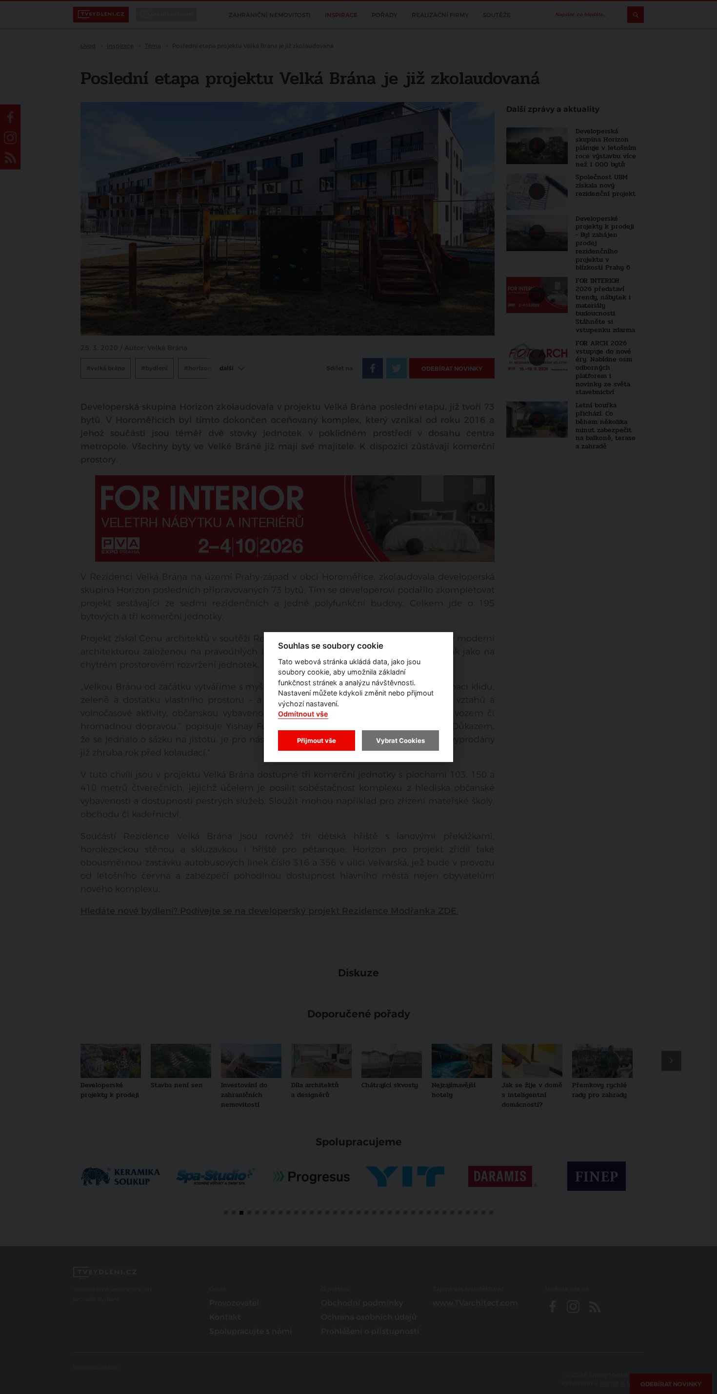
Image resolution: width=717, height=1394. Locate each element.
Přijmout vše (316, 740)
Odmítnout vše (303, 714)
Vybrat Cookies (400, 740)
